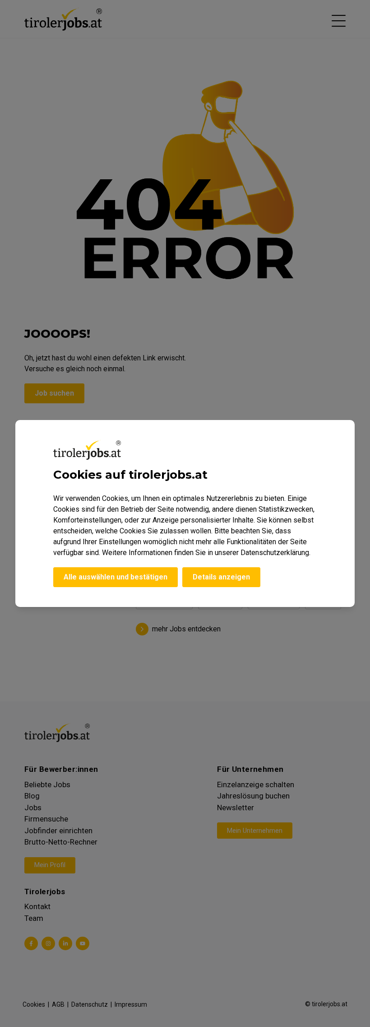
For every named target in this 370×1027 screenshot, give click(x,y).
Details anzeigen (221, 577)
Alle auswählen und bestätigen (115, 577)
